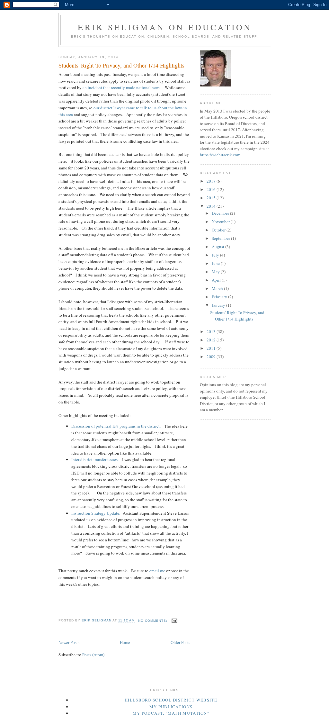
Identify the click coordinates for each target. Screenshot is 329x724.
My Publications (171, 707)
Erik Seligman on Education (165, 27)
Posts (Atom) (93, 654)
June (216, 263)
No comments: (153, 620)
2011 (212, 348)
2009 (212, 356)
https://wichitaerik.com (220, 155)
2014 (212, 206)
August (218, 246)
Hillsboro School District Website (171, 700)
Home (125, 642)
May (216, 272)
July (216, 255)
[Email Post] (174, 620)
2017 (212, 181)
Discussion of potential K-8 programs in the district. (117, 426)
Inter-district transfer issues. (96, 459)
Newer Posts (68, 642)
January (219, 305)
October (219, 230)
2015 (212, 198)
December (221, 213)
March (218, 288)
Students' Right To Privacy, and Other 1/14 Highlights (121, 65)
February (220, 297)
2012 (212, 340)
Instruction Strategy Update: (95, 513)
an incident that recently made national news (121, 87)
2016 (212, 189)
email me (157, 571)
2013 (212, 331)
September (221, 238)
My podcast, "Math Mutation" (171, 713)
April (217, 280)
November (221, 221)
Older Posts (180, 642)
